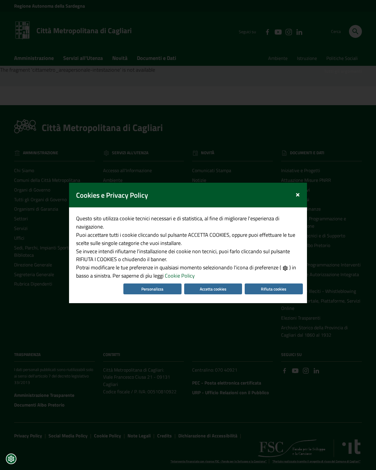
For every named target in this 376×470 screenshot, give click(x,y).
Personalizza (152, 289)
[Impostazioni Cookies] (11, 459)
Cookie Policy (180, 276)
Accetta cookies (213, 289)
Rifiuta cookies (273, 289)
